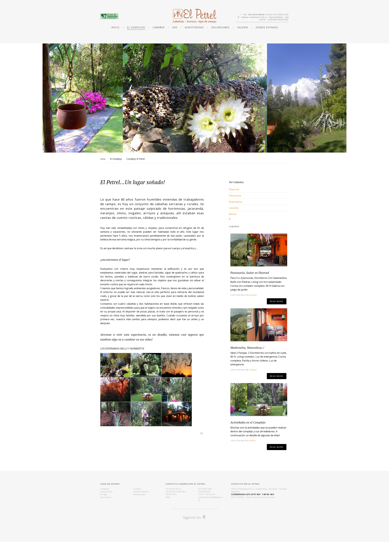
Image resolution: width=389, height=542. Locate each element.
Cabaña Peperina (141, 491)
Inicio (115, 27)
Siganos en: (192, 517)
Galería (242, 27)
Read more (276, 301)
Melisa (232, 214)
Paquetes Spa (139, 494)
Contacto (137, 488)
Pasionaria (235, 195)
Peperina (234, 189)
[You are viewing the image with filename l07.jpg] (176, 389)
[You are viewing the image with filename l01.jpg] (115, 365)
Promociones (106, 491)
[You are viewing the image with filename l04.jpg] (115, 389)
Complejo (104, 488)
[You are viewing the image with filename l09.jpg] (146, 414)
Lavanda (233, 208)
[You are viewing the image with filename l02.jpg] (146, 365)
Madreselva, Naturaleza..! (247, 348)
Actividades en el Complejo (247, 422)
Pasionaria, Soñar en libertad (249, 273)
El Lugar (103, 494)
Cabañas (253, 295)
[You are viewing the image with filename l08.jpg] (115, 414)
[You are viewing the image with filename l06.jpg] (146, 389)
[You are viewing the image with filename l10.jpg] (176, 414)
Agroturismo (194, 27)
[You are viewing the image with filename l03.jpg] (176, 365)
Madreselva (235, 201)
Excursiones (105, 497)
